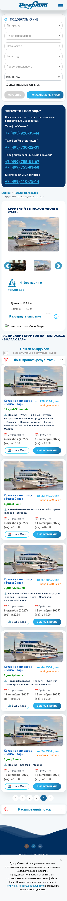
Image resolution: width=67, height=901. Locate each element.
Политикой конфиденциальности (25, 885)
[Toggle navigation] (60, 5)
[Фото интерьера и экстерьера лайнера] (33, 234)
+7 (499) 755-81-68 (22, 167)
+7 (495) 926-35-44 (22, 133)
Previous (5, 266)
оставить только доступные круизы (35, 352)
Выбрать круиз (47, 450)
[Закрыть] (61, 859)
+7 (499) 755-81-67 (22, 161)
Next (56, 266)
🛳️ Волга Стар (17, 450)
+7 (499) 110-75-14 (22, 181)
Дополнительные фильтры (23, 84)
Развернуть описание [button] (25, 316)
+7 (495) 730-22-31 (22, 147)
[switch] (6, 353)
